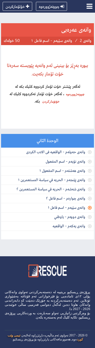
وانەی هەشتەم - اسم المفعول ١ (62, 170)
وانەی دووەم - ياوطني (69, 217)
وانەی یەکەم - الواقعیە (69, 226)
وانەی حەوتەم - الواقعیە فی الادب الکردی (55, 152)
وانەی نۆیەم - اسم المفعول (65, 161)
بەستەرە (50, 317)
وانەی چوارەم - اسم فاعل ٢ (65, 198)
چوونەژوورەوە (49, 6)
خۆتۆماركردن (15, 6)
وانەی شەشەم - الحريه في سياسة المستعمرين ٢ (50, 189)
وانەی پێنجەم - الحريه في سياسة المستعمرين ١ (51, 180)
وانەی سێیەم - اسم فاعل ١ (66, 207)
